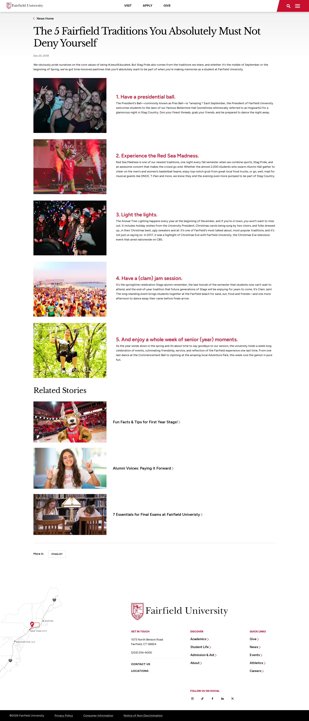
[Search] (288, 6)
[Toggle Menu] (297, 6)
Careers (255, 671)
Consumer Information (98, 715)
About (195, 663)
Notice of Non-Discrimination (143, 715)
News (254, 647)
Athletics (256, 663)
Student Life (199, 647)
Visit (128, 5)
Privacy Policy (64, 715)
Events (255, 655)
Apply (147, 5)
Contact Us (140, 664)
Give (167, 5)
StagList (57, 554)
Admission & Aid (202, 655)
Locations (140, 671)
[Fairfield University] (24, 6)
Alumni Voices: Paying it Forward (142, 468)
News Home (45, 18)
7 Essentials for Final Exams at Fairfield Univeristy (156, 514)
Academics (198, 639)
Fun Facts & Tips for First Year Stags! (145, 422)
